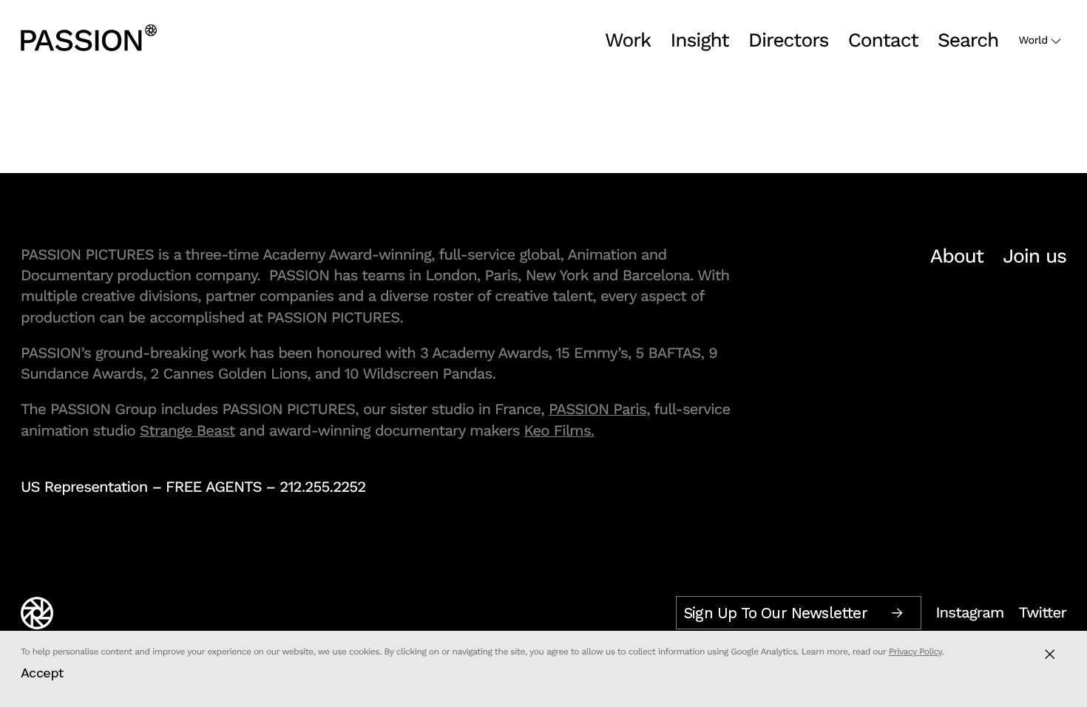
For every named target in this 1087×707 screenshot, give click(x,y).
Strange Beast (187, 430)
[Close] (1049, 654)
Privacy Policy (915, 651)
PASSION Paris (597, 409)
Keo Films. (559, 430)
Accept (42, 672)
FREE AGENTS (214, 486)
